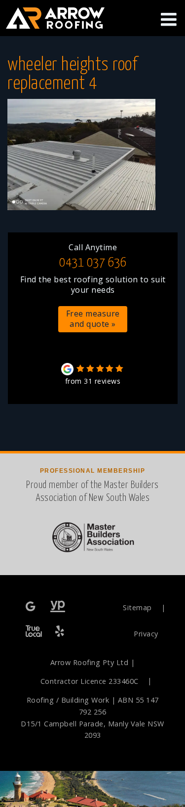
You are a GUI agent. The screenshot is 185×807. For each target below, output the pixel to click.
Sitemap (137, 607)
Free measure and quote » (93, 318)
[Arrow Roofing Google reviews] (31, 607)
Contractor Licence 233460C (89, 681)
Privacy (146, 633)
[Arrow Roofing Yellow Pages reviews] (58, 607)
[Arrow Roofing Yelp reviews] (61, 631)
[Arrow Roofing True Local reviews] (34, 631)
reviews (93, 381)
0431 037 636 (92, 262)
